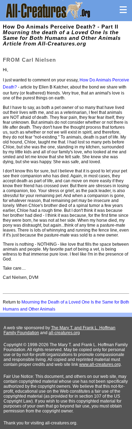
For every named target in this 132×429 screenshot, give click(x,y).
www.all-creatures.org (100, 364)
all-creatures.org (64, 332)
